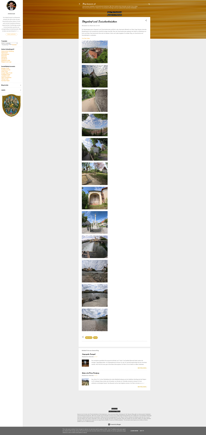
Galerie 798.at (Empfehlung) (114, 12)
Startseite (4, 57)
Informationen (5, 54)
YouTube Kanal (5, 80)
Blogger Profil (5, 68)
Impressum (114, 408)
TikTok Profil (4, 79)
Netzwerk (4, 56)
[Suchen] (149, 4)
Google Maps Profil (6, 73)
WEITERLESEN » (142, 368)
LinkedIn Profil (5, 76)
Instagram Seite (5, 74)
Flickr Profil (4, 71)
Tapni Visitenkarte (6, 77)
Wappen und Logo (6, 62)
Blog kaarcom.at (88, 4)
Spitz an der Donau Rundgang (90, 373)
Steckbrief (4, 59)
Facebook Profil (5, 70)
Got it (142, 431)
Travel (95, 337)
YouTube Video (86, 38)
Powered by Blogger (115, 424)
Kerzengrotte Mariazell (88, 354)
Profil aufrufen (11, 34)
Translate (14, 45)
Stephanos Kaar (5, 60)
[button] (146, 20)
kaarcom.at (89, 337)
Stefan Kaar (11, 13)
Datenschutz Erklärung (114, 411)
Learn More (134, 431)
